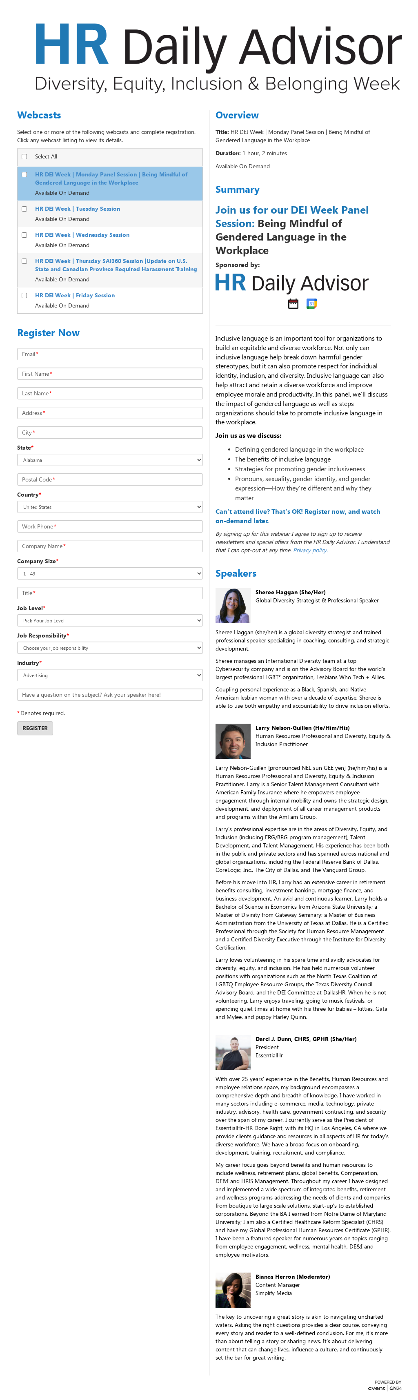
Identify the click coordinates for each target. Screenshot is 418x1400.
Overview (237, 115)
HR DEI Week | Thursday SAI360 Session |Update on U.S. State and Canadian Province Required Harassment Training (116, 265)
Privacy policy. (310, 550)
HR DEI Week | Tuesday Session (77, 208)
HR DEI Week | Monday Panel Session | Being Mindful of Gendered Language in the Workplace (111, 178)
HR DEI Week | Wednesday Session (82, 235)
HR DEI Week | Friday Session (75, 295)
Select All (46, 156)
